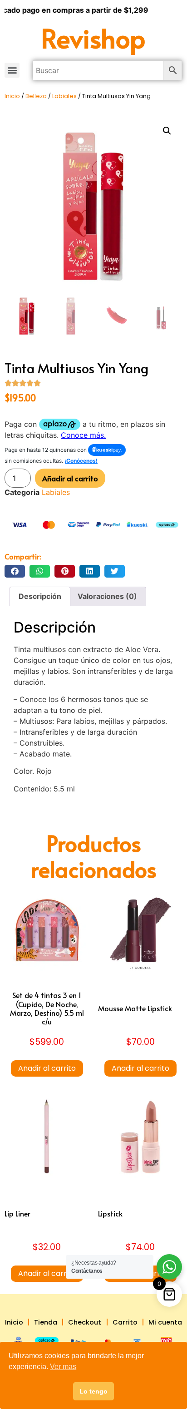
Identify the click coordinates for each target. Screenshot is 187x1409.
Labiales (64, 96)
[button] (12, 70)
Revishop (93, 37)
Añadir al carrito (70, 478)
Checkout (84, 1322)
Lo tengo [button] (93, 1391)
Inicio (12, 96)
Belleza (36, 96)
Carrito (125, 1322)
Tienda (45, 1322)
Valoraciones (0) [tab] (107, 596)
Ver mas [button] (63, 1366)
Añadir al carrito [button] (47, 1068)
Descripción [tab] (40, 596)
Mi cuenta (165, 1322)
